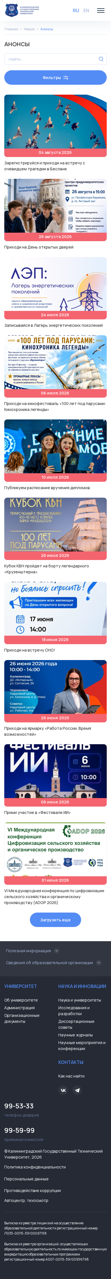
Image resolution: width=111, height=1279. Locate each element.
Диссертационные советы (76, 1024)
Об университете (21, 1000)
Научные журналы (75, 1035)
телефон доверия (21, 1109)
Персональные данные (26, 1179)
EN (86, 10)
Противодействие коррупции (32, 1190)
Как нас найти (71, 1076)
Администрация (19, 1007)
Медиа (29, 29)
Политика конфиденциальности (35, 1167)
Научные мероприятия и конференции (82, 1045)
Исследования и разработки (74, 1010)
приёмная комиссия (23, 1133)
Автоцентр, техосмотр (26, 1200)
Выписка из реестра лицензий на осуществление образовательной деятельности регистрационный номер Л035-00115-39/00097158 (51, 1228)
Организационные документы (22, 1018)
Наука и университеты (79, 1000)
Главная (11, 29)
